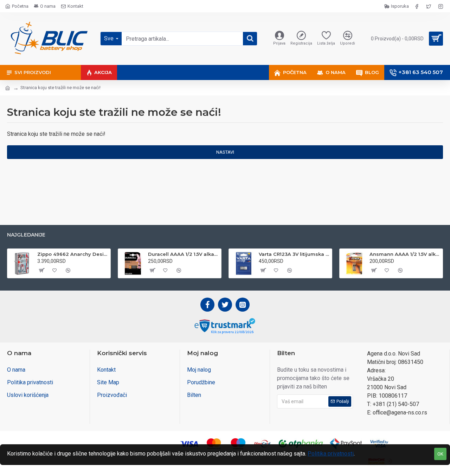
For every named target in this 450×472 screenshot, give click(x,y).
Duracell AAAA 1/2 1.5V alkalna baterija (183, 254)
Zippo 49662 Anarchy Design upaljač (72, 254)
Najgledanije (26, 235)
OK (440, 454)
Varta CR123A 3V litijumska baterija (294, 254)
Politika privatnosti (331, 453)
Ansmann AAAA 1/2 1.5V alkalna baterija (404, 254)
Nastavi (225, 152)
